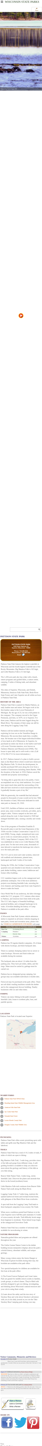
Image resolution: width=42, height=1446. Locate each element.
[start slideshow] (21, 315)
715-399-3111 (23, 651)
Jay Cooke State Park (11, 1112)
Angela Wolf (14, 89)
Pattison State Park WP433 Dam (14, 1099)
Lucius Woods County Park (13, 1120)
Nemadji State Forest (10, 1116)
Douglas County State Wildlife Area (15, 1125)
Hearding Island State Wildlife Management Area (19, 1103)
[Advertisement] (15, 623)
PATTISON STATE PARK (21, 644)
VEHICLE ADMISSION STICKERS (18, 924)
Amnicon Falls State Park (12, 1107)
